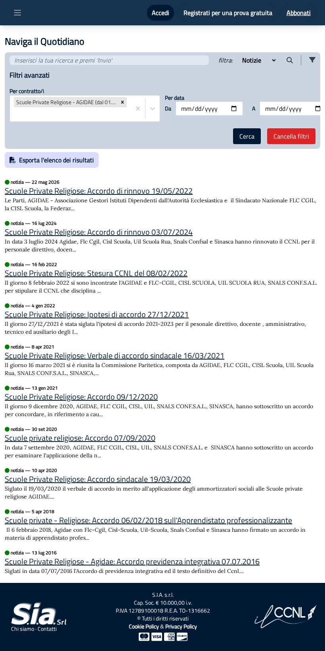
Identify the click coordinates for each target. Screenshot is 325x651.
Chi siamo (22, 629)
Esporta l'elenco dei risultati (56, 160)
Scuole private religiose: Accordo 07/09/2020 (80, 438)
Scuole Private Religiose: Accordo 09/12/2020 (81, 396)
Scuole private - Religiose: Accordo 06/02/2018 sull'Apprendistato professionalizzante (148, 520)
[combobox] (14, 114)
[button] (312, 60)
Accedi (160, 12)
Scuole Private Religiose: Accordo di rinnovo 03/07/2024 (99, 232)
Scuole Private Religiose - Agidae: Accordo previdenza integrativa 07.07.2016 (132, 561)
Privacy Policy (181, 626)
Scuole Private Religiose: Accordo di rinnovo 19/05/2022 (99, 190)
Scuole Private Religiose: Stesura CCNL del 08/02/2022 (96, 273)
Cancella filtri (291, 136)
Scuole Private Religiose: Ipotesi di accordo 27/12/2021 (97, 314)
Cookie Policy (144, 626)
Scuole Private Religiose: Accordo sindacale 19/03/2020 (98, 479)
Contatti (47, 629)
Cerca (246, 136)
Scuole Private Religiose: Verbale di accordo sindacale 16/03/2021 (114, 355)
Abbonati (299, 12)
